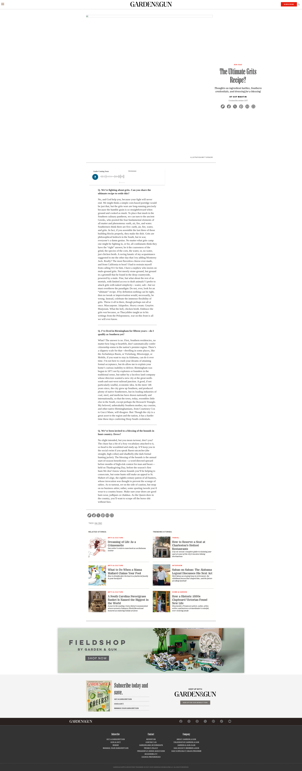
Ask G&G (98, 523)
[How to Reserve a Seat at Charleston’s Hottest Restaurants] (161, 557)
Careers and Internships (151, 745)
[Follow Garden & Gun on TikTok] (221, 721)
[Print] (253, 107)
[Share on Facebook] (229, 107)
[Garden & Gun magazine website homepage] (151, 4)
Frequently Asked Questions (151, 751)
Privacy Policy (151, 748)
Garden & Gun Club (186, 745)
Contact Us (151, 742)
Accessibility (151, 754)
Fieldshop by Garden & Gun (186, 742)
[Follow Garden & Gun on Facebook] (181, 721)
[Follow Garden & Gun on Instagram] (189, 721)
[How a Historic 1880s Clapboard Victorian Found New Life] (161, 611)
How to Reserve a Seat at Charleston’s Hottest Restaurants (188, 545)
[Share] (222, 107)
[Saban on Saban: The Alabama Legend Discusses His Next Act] (161, 585)
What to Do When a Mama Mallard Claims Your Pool (125, 571)
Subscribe (289, 4)
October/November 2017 (238, 101)
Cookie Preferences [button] (151, 757)
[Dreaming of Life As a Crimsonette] (97, 557)
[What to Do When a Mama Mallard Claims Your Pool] (97, 585)
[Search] (299, 4)
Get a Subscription (123, 699)
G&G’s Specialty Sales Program (186, 751)
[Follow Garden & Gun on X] (205, 721)
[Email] (247, 107)
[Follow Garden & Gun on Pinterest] (213, 721)
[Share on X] (235, 107)
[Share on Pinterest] (241, 107)
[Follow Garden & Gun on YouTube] (230, 721)
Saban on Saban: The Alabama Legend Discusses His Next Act (192, 571)
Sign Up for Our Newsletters (195, 702)
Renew (116, 745)
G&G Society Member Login (186, 748)
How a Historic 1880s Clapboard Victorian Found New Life (189, 600)
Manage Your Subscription (126, 708)
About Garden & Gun (186, 739)
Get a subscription (116, 739)
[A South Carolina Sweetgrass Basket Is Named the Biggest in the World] (97, 611)
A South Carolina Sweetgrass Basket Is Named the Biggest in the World (128, 600)
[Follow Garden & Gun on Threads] (197, 721)
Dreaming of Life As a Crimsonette (122, 543)
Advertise (151, 739)
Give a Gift (119, 704)
